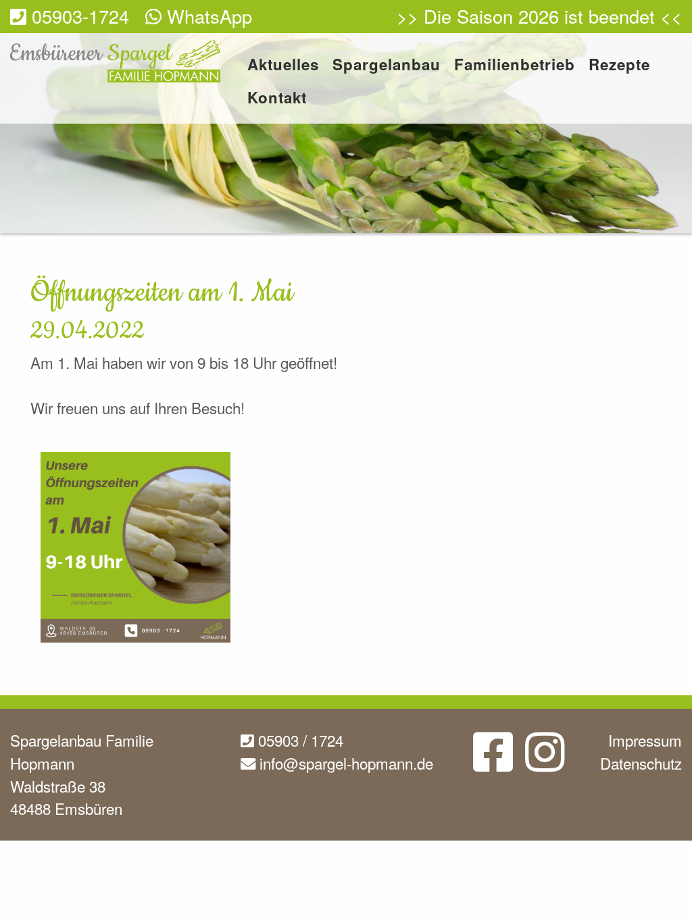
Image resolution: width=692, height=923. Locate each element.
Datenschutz (641, 763)
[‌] (493, 762)
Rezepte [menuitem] (619, 66)
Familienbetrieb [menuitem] (514, 66)
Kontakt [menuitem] (277, 99)
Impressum (645, 740)
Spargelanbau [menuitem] (386, 66)
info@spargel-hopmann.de (344, 763)
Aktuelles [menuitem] (283, 66)
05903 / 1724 (298, 740)
